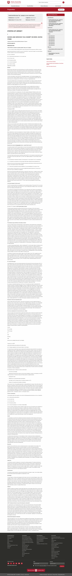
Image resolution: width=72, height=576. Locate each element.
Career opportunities (54, 556)
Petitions (52, 541)
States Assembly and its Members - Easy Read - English (55, 64)
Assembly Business (15, 6)
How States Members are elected (27, 539)
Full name (51, 561)
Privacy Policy (55, 574)
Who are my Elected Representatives (42, 538)
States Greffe (24, 550)
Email (34, 561)
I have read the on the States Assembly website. (46, 565)
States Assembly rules (25, 545)
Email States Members (40, 539)
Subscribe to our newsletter (55, 551)
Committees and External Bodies (27, 549)
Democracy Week (54, 545)
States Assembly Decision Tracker (12, 545)
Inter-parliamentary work (25, 553)
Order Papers (9, 538)
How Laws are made (25, 546)
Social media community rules (12, 565)
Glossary (23, 554)
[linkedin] (16, 563)
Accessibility (18, 574)
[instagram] (22, 563)
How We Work (30, 6)
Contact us (53, 558)
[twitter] (11, 563)
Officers (38, 542)
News (8, 542)
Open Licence (50, 574)
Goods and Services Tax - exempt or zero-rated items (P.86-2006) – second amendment (56, 20)
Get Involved (58, 6)
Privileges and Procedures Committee (27, 542)
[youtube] (19, 563)
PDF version (61, 9)
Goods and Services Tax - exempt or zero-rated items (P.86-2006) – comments (56, 30)
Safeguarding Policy (61, 574)
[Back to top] (69, 572)
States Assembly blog (54, 552)
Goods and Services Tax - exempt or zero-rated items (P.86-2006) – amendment (56, 24)
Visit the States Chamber (51, 61)
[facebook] (14, 563)
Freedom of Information (43, 574)
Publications (9, 546)
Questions (23, 543)
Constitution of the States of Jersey (42, 543)
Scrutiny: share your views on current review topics (58, 538)
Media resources (53, 555)
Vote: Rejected (52, 35)
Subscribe (62, 566)
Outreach (52, 548)
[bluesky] (8, 563)
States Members (44, 6)
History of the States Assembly (26, 538)
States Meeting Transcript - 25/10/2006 (54, 54)
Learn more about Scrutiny (51, 66)
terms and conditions (43, 565)
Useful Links (27, 574)
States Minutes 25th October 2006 (56, 49)
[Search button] (63, 2)
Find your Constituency (54, 544)
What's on (8, 543)
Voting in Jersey (53, 540)
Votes (8, 539)
